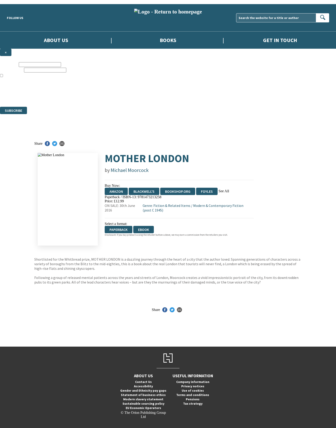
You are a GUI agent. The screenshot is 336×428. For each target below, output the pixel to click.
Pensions (193, 399)
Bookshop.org (177, 191)
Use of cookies (193, 390)
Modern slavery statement (143, 399)
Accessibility (143, 386)
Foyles (207, 191)
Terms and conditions (192, 395)
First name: (9, 64)
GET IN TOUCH (280, 40)
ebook (143, 229)
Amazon (116, 191)
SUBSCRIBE (13, 110)
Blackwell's (144, 191)
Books (168, 40)
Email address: (11, 70)
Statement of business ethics (143, 395)
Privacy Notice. (90, 96)
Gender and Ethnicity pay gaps (143, 390)
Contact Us (143, 382)
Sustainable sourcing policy (143, 403)
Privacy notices (192, 386)
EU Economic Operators (143, 408)
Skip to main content (15, 2)
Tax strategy (193, 403)
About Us (56, 40)
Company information (192, 382)
